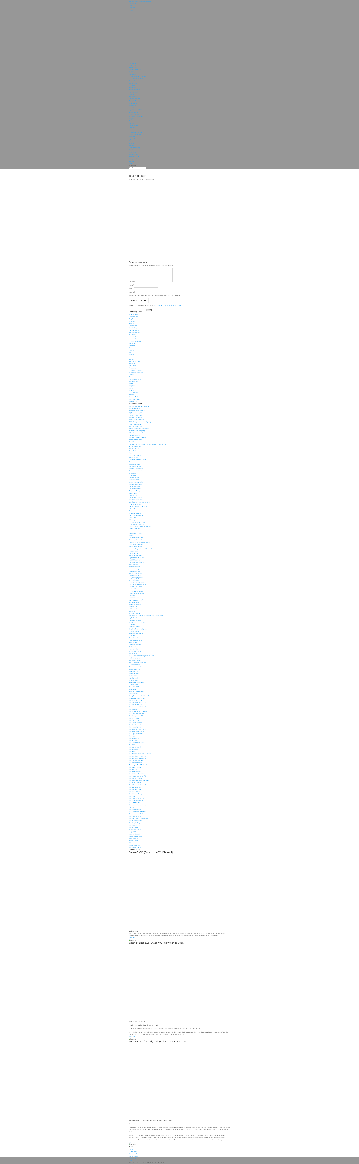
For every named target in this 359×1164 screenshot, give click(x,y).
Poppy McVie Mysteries (136, 633)
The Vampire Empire (135, 823)
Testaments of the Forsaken (137, 698)
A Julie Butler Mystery (135, 417)
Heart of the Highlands (136, 544)
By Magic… (132, 473)
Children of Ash (134, 477)
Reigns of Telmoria (135, 651)
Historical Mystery (134, 114)
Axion (130, 453)
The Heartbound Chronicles (137, 756)
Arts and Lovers (134, 448)
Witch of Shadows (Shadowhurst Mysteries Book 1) (157, 942)
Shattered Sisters (134, 673)
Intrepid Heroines (134, 566)
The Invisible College (135, 763)
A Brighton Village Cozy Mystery (139, 406)
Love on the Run (134, 598)
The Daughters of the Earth (137, 729)
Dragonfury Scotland (135, 511)
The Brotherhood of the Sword (138, 711)
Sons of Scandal (134, 685)
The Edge (132, 736)
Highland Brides (134, 553)
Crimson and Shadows (136, 484)
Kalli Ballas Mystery (135, 571)
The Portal (132, 796)
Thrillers (131, 121)
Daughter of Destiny (135, 497)
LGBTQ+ (131, 107)
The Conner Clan (134, 720)
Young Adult (133, 159)
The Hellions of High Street (137, 758)
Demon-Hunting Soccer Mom (138, 506)
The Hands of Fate (134, 751)
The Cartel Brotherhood (136, 714)
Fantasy (131, 94)
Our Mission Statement (136, 78)
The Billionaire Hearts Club (137, 702)
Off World (132, 624)
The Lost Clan (133, 769)
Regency (131, 141)
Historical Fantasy (134, 99)
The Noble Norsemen (135, 783)
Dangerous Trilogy (134, 491)
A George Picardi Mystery (137, 411)
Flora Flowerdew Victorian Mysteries (140, 526)
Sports (131, 383)
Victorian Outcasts (134, 834)
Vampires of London (135, 829)
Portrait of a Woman (135, 638)
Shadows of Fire (134, 671)
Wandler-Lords (133, 678)
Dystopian (132, 128)
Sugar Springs (133, 693)
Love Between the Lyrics (136, 591)
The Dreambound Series (136, 731)
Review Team (133, 67)
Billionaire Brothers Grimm (137, 460)
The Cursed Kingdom (135, 722)
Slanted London (134, 680)
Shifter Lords (133, 676)
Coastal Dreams (134, 480)
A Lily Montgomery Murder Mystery (140, 422)
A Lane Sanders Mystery (136, 419)
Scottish (131, 352)
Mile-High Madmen (135, 604)
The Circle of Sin (134, 718)
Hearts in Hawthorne (135, 546)
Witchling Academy (135, 847)
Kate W (133, 179)
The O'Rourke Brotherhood (137, 785)
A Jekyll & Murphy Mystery (137, 413)
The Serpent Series (135, 809)
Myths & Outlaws (134, 618)
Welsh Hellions (133, 838)
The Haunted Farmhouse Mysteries (140, 754)
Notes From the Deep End (137, 622)
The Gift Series (133, 740)
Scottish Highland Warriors (137, 662)
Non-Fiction (132, 366)
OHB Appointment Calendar (137, 76)
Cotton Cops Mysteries (136, 482)
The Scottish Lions (134, 803)
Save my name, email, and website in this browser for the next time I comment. (156, 296)
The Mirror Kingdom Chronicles (139, 780)
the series (132, 807)
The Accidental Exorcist (136, 700)
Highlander (132, 139)
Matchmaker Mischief (136, 600)
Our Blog (132, 161)
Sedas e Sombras (134, 665)
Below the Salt (133, 457)
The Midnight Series (135, 778)
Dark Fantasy (133, 326)
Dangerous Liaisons (135, 489)
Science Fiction (133, 154)
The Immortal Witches (136, 760)
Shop (130, 163)
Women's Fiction (134, 397)
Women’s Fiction (134, 156)
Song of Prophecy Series (136, 682)
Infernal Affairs (133, 564)
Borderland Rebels (135, 466)
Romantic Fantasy (134, 101)
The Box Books (133, 709)
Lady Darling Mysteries (136, 578)
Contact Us (132, 74)
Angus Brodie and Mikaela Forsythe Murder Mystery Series (147, 444)
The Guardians (133, 749)
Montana (132, 611)
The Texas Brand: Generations (138, 818)
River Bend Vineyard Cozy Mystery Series (142, 656)
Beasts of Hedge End (135, 455)
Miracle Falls (133, 607)
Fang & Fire (132, 517)
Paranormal (132, 348)
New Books (132, 87)
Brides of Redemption (136, 468)
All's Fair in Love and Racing (137, 437)
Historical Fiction (134, 92)
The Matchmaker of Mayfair (137, 776)
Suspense (132, 119)
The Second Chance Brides (137, 805)
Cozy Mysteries (133, 112)
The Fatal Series (134, 738)
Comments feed (134, 1154)
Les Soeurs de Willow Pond (137, 584)
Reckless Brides (134, 647)
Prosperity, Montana (135, 640)
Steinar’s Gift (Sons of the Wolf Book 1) (151, 852)
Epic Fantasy (133, 96)
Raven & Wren (133, 642)
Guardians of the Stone (136, 538)
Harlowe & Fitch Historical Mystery (139, 542)
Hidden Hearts (133, 551)
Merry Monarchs (134, 602)
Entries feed (133, 1152)
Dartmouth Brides (134, 495)
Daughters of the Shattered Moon (139, 502)
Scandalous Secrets (135, 660)
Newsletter (132, 65)
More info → (133, 938)
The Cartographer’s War (136, 716)
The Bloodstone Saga (135, 705)
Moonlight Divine (134, 613)
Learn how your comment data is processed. (168, 305)
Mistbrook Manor (134, 609)
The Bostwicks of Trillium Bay (138, 707)
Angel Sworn (133, 442)
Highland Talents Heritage (137, 558)
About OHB (132, 63)
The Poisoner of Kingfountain (138, 794)
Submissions (133, 81)
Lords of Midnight (134, 589)
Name (131, 285)
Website (131, 292)
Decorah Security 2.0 (135, 504)
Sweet (131, 150)
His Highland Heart (135, 560)
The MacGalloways (135, 771)
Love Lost (132, 595)
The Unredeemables (135, 820)
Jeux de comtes (133, 531)
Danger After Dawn (135, 486)
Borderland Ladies (135, 464)
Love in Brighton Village (136, 593)
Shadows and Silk (134, 669)
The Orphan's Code (135, 789)
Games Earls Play (134, 529)
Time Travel (132, 152)
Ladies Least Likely (135, 575)
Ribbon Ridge (133, 653)
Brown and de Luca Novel (137, 471)
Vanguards (132, 832)
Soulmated (132, 689)
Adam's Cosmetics (134, 435)
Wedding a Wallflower (136, 836)
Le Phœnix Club (134, 580)
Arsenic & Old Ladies (135, 446)
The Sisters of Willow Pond (137, 812)
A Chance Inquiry (134, 408)
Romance (132, 123)
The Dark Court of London (137, 725)
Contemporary (133, 125)
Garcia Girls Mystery (135, 533)
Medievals (132, 136)
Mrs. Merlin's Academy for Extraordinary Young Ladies (146, 615)
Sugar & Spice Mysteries (136, 691)
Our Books (132, 85)
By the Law (132, 475)
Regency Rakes (133, 649)
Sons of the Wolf (134, 687)
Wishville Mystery (134, 845)
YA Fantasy (132, 105)
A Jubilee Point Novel (135, 415)
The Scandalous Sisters (136, 800)
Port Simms (132, 636)
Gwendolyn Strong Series (137, 540)
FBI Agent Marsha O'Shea (137, 522)
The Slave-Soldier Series (136, 814)
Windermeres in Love (135, 843)
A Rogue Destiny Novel (136, 426)
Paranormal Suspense (136, 116)
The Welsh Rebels (134, 825)
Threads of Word (134, 827)
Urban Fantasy (133, 103)
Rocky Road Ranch (134, 658)
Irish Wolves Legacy (135, 569)
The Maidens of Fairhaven (137, 774)
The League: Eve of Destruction (138, 765)
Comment (132, 281)
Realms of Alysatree (135, 644)
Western (131, 145)
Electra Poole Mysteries (136, 515)
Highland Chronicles (135, 555)
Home (131, 61)
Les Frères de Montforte (136, 582)
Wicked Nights (133, 840)
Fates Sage (132, 520)
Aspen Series (133, 451)
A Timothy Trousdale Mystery (138, 433)
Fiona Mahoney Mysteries (137, 524)
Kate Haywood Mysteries (136, 573)
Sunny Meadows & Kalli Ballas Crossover (141, 696)
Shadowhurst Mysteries (136, 667)
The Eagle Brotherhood (136, 734)
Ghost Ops (132, 535)
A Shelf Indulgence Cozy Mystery (139, 428)
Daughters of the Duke (136, 500)
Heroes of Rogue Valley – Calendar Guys (141, 549)
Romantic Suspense (135, 379)
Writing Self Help (134, 399)
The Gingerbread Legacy (136, 742)
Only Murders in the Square (138, 629)
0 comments (150, 179)
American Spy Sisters (135, 440)
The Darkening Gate (135, 727)
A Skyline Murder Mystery (137, 431)
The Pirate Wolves (134, 791)
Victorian (132, 143)
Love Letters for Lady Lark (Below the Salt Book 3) (157, 1041)
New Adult (132, 363)
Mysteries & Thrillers (135, 110)
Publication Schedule (135, 70)
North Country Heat (135, 620)
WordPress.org (133, 1156)
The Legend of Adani (135, 767)
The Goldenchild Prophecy (137, 745)
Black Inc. (132, 462)
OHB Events (132, 72)
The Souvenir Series (135, 816)
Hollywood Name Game (136, 562)
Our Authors (133, 83)
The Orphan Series (135, 787)
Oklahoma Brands (134, 627)
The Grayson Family (135, 747)
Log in (131, 1149)
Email (131, 288)
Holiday (131, 130)
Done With (132, 509)
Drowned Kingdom (135, 513)
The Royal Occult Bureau (136, 798)
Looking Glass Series (135, 587)
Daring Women (133, 493)
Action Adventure (134, 90)
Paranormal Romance (135, 132)
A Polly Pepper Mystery (136, 424)
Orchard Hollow (134, 631)
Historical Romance (135, 134)
